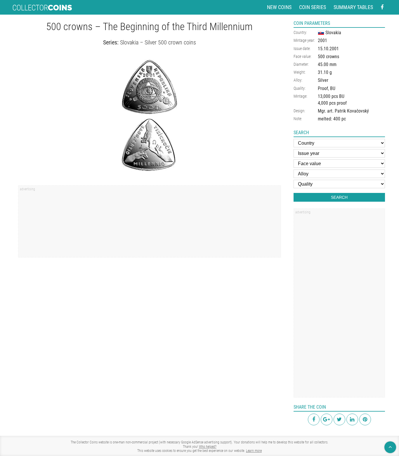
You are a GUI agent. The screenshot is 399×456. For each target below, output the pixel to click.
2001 (322, 40)
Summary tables (353, 7)
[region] (149, 223)
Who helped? (207, 447)
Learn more (254, 451)
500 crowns (328, 56)
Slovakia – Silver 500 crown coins (158, 42)
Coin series (312, 7)
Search (339, 197)
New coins (279, 7)
